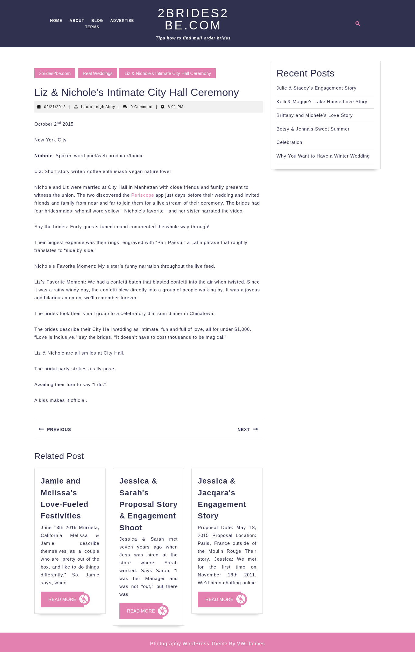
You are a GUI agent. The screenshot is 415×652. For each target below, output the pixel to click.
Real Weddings (98, 73)
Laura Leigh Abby (98, 107)
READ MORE (66, 602)
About (77, 21)
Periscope (142, 195)
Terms (92, 27)
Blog (97, 21)
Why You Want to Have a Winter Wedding (323, 155)
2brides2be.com (193, 19)
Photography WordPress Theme (189, 643)
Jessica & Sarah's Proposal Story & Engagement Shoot (148, 504)
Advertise (122, 21)
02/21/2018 (55, 107)
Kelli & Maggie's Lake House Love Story (322, 101)
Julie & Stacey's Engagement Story (316, 87)
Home (56, 21)
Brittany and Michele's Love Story (314, 115)
